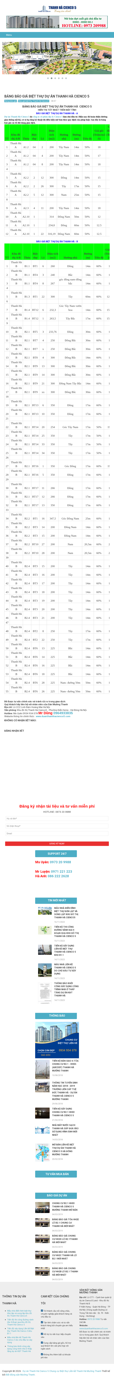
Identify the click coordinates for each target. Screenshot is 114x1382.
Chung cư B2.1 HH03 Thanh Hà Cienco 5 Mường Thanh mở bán (64, 1206)
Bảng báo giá (10, 101)
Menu (9, 35)
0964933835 (63, 713)
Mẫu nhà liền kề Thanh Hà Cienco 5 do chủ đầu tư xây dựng (19, 1340)
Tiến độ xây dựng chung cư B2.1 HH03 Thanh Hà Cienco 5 (63, 1112)
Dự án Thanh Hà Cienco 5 (16, 117)
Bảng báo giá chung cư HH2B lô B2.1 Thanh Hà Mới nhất (65, 1271)
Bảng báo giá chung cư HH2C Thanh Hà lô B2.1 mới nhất (64, 1255)
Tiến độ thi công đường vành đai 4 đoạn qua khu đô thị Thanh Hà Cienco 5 (20, 1322)
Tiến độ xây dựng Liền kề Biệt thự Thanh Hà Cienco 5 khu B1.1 (20, 1331)
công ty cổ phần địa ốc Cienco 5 (48, 117)
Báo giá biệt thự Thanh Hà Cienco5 (34, 101)
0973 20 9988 (60, 862)
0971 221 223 (61, 871)
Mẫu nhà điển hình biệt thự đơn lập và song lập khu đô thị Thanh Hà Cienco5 (19, 1313)
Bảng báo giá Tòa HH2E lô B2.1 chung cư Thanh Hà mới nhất (65, 1222)
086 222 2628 (58, 876)
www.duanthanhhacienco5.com (53, 716)
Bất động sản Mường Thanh (20, 1374)
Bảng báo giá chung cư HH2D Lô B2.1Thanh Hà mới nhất (65, 1239)
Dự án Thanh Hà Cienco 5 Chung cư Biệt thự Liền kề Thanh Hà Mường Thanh (62, 1371)
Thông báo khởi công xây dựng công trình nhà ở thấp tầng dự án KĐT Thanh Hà (66, 989)
